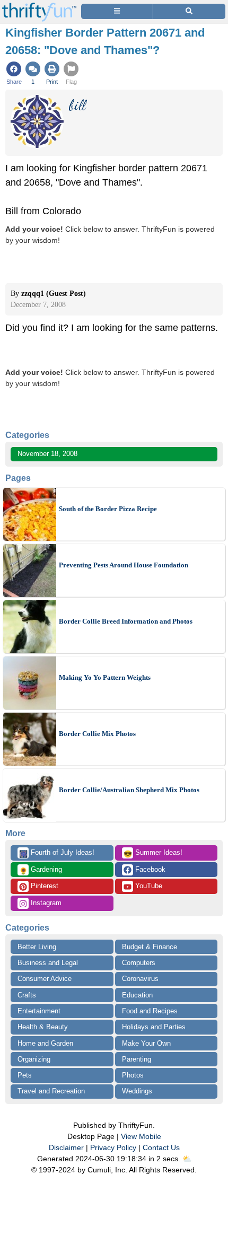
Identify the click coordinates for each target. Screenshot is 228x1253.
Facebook (149, 869)
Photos (133, 1075)
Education (137, 995)
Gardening (40, 870)
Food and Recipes (150, 1011)
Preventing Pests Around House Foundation (123, 565)
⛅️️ (186, 1158)
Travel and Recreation (51, 1091)
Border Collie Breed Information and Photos (125, 621)
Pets (24, 1075)
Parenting (136, 1059)
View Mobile (141, 1136)
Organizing (33, 1059)
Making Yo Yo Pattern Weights (105, 677)
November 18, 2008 (47, 454)
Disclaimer (66, 1147)
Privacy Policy (113, 1147)
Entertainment (38, 1011)
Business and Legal (47, 963)
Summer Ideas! (153, 853)
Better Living (36, 947)
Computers (138, 963)
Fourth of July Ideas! (56, 853)
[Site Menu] (117, 11)
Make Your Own (146, 1043)
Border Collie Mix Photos (97, 734)
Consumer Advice (44, 979)
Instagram (45, 903)
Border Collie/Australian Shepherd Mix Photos (129, 790)
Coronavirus (140, 979)
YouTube (147, 886)
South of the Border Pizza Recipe (108, 509)
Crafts (26, 995)
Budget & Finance (149, 947)
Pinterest (43, 886)
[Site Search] (189, 11)
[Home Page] (39, 6)
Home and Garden (45, 1043)
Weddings (137, 1091)
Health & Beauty (42, 1027)
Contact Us (161, 1147)
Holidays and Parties (154, 1027)
